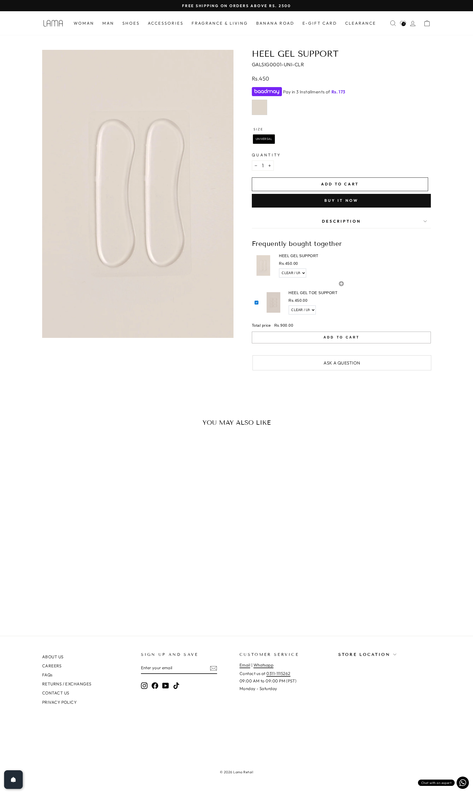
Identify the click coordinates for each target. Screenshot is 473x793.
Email (245, 665)
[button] (341, 266)
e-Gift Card (319, 23)
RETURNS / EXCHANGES (66, 683)
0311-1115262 (278, 673)
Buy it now (341, 200)
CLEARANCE (360, 23)
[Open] (13, 779)
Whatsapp (263, 665)
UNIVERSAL (264, 139)
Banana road (275, 23)
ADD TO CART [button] (341, 337)
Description (341, 221)
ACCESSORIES (165, 23)
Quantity (266, 155)
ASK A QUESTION (342, 363)
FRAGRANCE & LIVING (220, 23)
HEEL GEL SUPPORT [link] (298, 256)
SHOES (131, 23)
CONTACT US (55, 693)
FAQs (47, 674)
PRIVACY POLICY (59, 702)
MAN (108, 23)
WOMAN (84, 23)
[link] (263, 265)
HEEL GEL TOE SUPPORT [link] (313, 293)
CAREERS (51, 665)
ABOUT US (53, 656)
